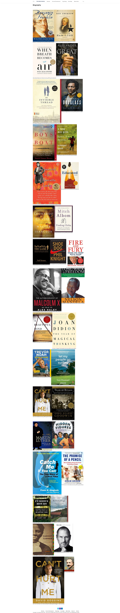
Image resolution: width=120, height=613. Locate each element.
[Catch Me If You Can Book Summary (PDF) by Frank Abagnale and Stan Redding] (47, 473)
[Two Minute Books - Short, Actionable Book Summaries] (40, 1)
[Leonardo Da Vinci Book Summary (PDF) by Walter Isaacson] (43, 222)
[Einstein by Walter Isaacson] (69, 564)
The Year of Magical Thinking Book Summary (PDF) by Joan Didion (64, 348)
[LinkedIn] (83, 1)
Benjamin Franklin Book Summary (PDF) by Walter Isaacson (43, 42)
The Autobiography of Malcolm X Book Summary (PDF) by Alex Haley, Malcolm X (47, 311)
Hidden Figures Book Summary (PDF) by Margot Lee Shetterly (63, 448)
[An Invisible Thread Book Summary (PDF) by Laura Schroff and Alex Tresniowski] (47, 101)
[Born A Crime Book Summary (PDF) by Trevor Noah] (42, 363)
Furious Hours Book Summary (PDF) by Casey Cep (42, 522)
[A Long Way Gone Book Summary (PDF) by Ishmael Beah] (67, 139)
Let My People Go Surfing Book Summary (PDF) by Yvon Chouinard (63, 385)
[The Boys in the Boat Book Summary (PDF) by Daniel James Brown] (45, 142)
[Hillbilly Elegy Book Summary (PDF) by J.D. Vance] (59, 509)
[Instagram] (82, 1)
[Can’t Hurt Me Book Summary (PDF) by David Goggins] (42, 401)
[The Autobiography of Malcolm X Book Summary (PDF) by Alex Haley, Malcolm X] (47, 289)
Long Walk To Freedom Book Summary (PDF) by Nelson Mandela (73, 303)
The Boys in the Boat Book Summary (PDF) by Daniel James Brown (45, 161)
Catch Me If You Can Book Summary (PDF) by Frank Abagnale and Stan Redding (47, 494)
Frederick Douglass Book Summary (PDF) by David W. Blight (72, 111)
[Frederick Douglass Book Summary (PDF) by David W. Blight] (72, 95)
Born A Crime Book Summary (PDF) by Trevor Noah (42, 377)
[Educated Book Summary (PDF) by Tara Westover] (70, 175)
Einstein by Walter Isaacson (69, 571)
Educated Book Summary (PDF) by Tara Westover (70, 189)
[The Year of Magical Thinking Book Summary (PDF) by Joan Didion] (64, 330)
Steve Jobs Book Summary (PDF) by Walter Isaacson (63, 552)
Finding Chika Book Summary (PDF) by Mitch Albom (63, 232)
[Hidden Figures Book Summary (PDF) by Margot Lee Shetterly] (63, 434)
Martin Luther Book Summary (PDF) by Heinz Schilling (42, 450)
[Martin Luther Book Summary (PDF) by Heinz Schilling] (42, 435)
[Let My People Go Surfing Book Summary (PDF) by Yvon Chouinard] (63, 367)
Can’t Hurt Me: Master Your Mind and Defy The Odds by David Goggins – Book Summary (48, 603)
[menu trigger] (34, 1)
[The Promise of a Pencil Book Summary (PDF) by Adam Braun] (72, 468)
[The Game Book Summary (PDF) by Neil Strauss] (41, 251)
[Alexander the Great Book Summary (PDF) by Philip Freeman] (67, 59)
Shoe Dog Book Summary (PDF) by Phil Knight (58, 263)
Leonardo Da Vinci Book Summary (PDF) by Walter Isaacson (43, 238)
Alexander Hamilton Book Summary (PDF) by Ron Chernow (64, 41)
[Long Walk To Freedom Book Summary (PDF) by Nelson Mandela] (73, 285)
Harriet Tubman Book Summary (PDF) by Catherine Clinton (43, 555)
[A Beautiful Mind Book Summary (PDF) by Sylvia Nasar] (42, 327)
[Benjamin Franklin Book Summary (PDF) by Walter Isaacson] (43, 26)
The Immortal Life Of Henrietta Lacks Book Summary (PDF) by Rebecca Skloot (47, 204)
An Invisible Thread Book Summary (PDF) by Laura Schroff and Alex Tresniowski (47, 123)
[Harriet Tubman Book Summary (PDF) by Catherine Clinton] (43, 539)
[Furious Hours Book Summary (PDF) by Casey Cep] (42, 509)
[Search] (86, 1)
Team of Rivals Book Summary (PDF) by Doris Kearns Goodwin (63, 420)
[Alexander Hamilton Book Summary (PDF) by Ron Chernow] (64, 25)
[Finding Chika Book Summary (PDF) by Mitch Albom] (63, 219)
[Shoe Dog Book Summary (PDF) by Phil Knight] (58, 251)
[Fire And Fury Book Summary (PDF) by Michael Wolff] (75, 253)
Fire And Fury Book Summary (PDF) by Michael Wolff (75, 267)
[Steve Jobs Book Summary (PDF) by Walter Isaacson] (63, 538)
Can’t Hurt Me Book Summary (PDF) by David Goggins (42, 416)
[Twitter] (58, 608)
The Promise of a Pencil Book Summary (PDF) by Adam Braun (72, 484)
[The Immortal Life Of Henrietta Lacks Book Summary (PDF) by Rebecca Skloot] (47, 183)
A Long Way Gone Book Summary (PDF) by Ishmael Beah (67, 155)
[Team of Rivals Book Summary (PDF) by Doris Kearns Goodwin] (63, 403)
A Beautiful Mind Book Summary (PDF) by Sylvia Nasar (42, 342)
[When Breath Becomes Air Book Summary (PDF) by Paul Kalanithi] (44, 60)
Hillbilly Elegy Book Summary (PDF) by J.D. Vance (59, 522)
